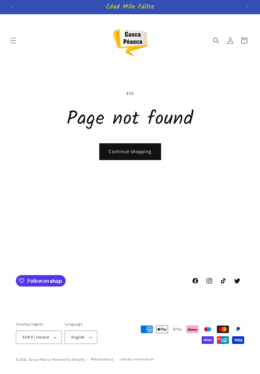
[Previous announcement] (12, 7)
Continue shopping (130, 151)
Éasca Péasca (40, 359)
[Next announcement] (248, 7)
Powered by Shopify (68, 359)
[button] (13, 41)
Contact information (137, 359)
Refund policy (102, 359)
